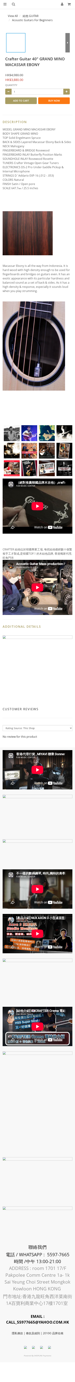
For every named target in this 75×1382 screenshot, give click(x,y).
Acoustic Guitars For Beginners (32, 20)
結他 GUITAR (31, 16)
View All (13, 16)
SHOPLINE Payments (42, 1355)
